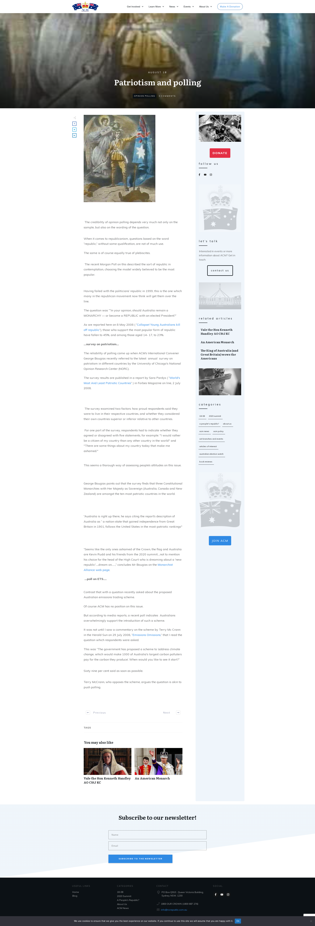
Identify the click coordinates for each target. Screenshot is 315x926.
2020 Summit (215, 416)
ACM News (204, 431)
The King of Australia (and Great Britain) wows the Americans (220, 354)
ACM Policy (218, 431)
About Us (227, 423)
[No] (311, 921)
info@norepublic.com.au (174, 909)
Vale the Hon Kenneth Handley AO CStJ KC (107, 768)
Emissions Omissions (147, 635)
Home (75, 892)
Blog (74, 895)
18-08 (202, 416)
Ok (237, 921)
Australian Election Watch (211, 454)
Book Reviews (205, 461)
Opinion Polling (144, 96)
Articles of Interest (208, 446)
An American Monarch (158, 768)
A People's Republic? (209, 423)
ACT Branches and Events (211, 439)
